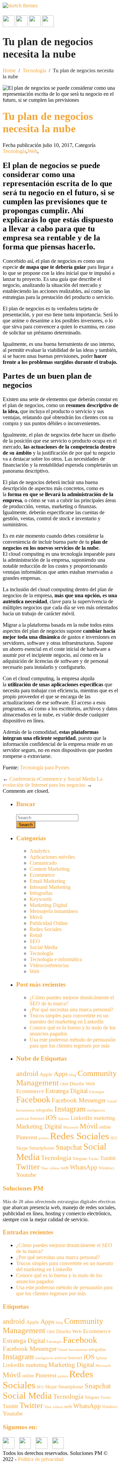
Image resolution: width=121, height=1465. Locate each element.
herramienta (25, 1110)
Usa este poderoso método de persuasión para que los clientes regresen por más (73, 1043)
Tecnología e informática (56, 959)
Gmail (112, 1101)
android (27, 1074)
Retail (36, 935)
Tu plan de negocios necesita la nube (48, 122)
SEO (35, 941)
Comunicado (43, 863)
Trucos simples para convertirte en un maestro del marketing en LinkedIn (69, 1018)
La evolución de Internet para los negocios (53, 782)
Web (32, 151)
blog (72, 1075)
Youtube (26, 1174)
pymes (44, 1138)
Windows (106, 1168)
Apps (61, 1073)
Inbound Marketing (50, 887)
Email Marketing (47, 881)
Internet (37, 1118)
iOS (51, 1117)
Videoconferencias (49, 965)
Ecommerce (42, 875)
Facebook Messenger (79, 1100)
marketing (104, 1118)
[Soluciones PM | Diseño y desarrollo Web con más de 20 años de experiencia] (20, 5)
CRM (64, 1084)
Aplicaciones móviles (52, 857)
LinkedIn (81, 1118)
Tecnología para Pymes (44, 767)
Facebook (33, 1099)
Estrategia (96, 1092)
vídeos (54, 1168)
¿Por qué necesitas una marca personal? (71, 1009)
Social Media (43, 947)
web (65, 1167)
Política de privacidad (41, 1459)
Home (9, 70)
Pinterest (26, 1137)
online (105, 1127)
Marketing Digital (48, 905)
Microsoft (70, 1127)
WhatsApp (83, 1167)
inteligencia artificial (51, 1358)
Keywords (41, 899)
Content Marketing (50, 869)
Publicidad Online (49, 923)
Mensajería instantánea (54, 911)
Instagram (70, 1109)
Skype (22, 1148)
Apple (46, 1074)
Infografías (41, 893)
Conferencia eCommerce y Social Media (52, 779)
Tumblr (108, 1158)
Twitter (28, 1166)
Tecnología (34, 70)
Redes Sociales (46, 929)
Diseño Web (82, 1083)
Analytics (40, 851)
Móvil (36, 917)
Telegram (80, 1158)
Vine (44, 1168)
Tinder (93, 1159)
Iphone (63, 1119)
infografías (44, 1110)
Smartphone (41, 1148)
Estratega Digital (66, 1090)
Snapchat (69, 1147)
